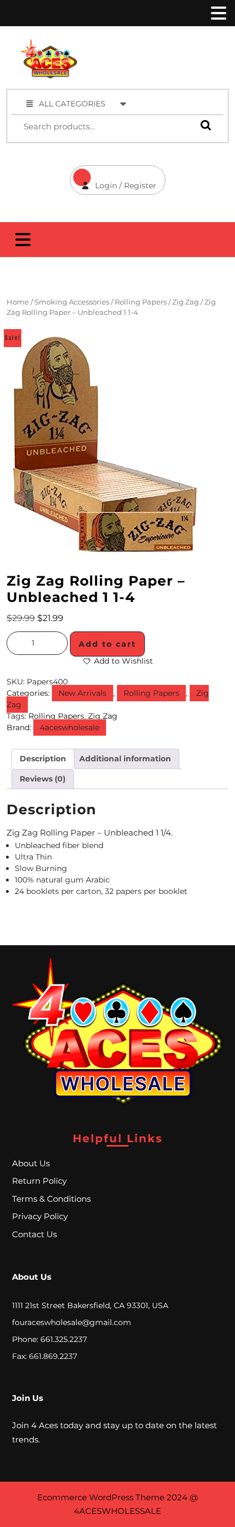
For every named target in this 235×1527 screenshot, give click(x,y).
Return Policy (39, 1181)
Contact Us (34, 1234)
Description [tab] (43, 759)
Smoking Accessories (71, 302)
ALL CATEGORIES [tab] (72, 104)
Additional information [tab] (125, 759)
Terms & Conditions (51, 1199)
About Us (31, 1163)
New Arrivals (82, 693)
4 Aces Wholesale (166, 45)
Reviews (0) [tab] (43, 779)
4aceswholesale (69, 727)
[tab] (217, 13)
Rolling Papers (141, 302)
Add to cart (107, 644)
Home (18, 302)
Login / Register (113, 177)
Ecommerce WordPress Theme (100, 1497)
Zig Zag (185, 302)
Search (203, 125)
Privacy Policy (40, 1216)
